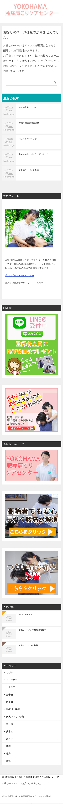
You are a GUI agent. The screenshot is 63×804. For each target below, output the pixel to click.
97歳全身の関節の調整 (29, 123)
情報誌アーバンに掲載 (29, 170)
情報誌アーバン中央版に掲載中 (32, 630)
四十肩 (9, 702)
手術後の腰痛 (13, 709)
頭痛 (8, 761)
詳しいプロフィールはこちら (19, 275)
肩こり (9, 739)
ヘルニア (10, 687)
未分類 (9, 724)
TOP (32, 777)
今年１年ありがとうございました (34, 154)
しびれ (9, 672)
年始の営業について (28, 107)
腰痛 (8, 746)
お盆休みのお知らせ (28, 139)
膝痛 (8, 753)
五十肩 (9, 694)
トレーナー (11, 679)
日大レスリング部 (15, 716)
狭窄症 (9, 731)
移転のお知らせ (25, 614)
